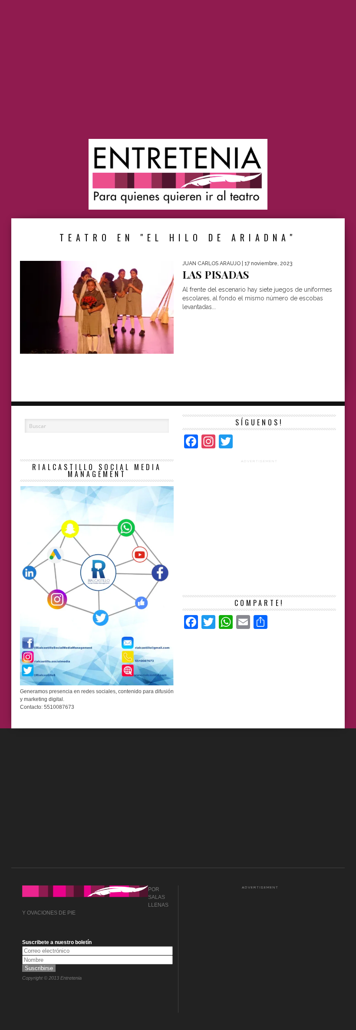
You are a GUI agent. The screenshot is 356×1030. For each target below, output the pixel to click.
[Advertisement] (178, 69)
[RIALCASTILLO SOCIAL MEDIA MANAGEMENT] (97, 684)
